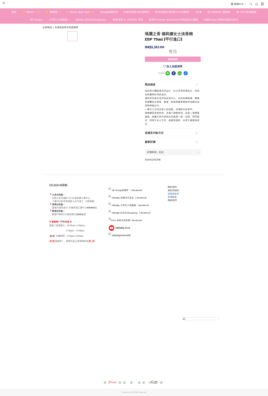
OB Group (35, 20)
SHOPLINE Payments (139, 392)
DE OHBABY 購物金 (218, 12)
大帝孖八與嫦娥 (58, 20)
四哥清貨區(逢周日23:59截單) (172, 12)
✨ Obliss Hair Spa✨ (78, 12)
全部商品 (47, 27)
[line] (168, 73)
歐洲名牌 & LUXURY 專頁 (128, 20)
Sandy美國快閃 (109, 12)
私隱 (170, 197)
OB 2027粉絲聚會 (246, 12)
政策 (174, 197)
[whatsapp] (180, 73)
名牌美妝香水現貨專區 (136, 12)
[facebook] (174, 73)
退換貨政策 (173, 193)
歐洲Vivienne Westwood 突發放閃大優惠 (173, 20)
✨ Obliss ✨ (30, 12)
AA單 (198, 12)
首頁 (14, 12)
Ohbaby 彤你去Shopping (90, 20)
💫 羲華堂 (52, 12)
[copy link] (186, 73)
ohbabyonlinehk (121, 235)
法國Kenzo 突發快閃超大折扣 (221, 20)
